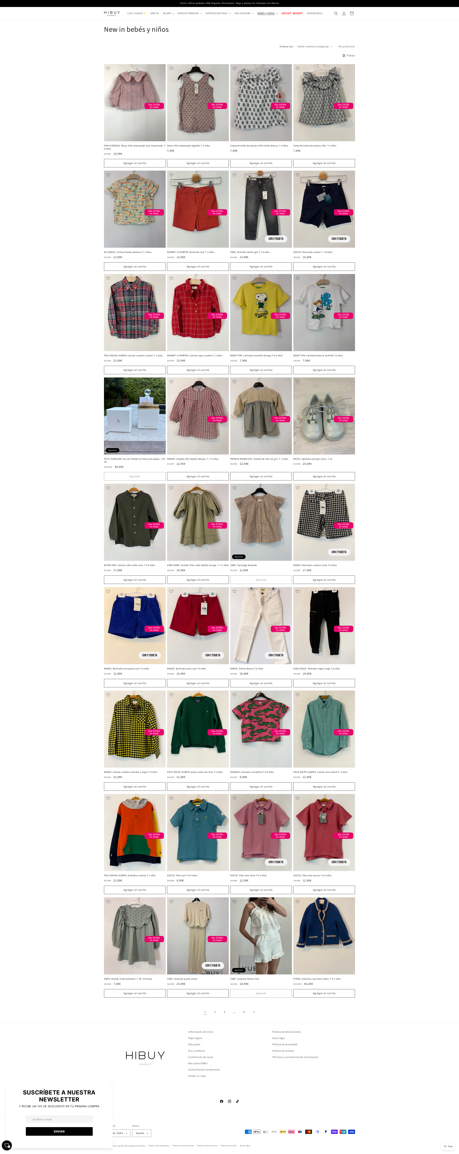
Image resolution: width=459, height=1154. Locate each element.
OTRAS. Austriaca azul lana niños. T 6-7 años (317, 978)
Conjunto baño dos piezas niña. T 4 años (314, 145)
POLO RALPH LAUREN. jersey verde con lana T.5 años (195, 772)
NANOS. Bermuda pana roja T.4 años (186, 668)
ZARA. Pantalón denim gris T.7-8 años (250, 252)
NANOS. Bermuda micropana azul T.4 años (126, 668)
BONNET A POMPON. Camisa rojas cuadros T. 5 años (194, 355)
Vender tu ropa (196, 1075)
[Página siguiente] (254, 1012)
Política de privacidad (284, 1044)
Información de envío (200, 1031)
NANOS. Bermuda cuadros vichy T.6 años (315, 565)
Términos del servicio (207, 1145)
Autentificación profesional (204, 1069)
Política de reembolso (159, 1145)
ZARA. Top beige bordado (243, 565)
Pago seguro (195, 1038)
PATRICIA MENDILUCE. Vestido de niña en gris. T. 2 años (259, 459)
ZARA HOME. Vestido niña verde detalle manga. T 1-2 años (198, 565)
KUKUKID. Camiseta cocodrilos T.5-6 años (252, 772)
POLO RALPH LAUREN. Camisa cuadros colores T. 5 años (133, 355)
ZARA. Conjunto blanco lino (244, 978)
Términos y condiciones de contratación (295, 1057)
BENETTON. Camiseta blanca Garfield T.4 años (318, 355)
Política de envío (228, 1145)
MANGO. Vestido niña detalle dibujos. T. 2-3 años (192, 459)
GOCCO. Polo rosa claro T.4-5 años (248, 875)
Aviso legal (278, 1038)
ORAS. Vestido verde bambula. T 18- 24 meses (128, 978)
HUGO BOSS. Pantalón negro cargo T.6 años (316, 668)
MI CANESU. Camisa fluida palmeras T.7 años (127, 252)
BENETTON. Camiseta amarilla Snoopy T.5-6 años (256, 355)
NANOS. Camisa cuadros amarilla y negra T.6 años (130, 772)
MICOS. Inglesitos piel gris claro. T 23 (312, 459)
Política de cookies (283, 1050)
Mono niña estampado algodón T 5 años (188, 145)
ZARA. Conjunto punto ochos (182, 978)
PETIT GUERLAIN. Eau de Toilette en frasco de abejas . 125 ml (134, 460)
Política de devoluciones (286, 1031)
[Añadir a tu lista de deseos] (108, 68)
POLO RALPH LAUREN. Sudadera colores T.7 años (129, 875)
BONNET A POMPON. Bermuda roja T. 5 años (190, 252)
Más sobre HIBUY (198, 1063)
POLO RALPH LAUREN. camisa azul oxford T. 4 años (320, 772)
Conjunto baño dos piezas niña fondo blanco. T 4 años (259, 145)
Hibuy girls (194, 1044)
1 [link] (205, 1012)
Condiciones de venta (200, 1057)
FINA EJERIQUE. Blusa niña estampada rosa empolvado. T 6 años (134, 147)
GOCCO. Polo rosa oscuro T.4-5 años (312, 875)
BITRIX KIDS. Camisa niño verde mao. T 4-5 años (129, 565)
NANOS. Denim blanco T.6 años (246, 668)
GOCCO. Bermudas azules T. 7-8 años (312, 252)
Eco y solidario (196, 1050)
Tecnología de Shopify (134, 1146)
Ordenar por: (287, 46)
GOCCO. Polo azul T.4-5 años (182, 875)
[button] (168, 13)
